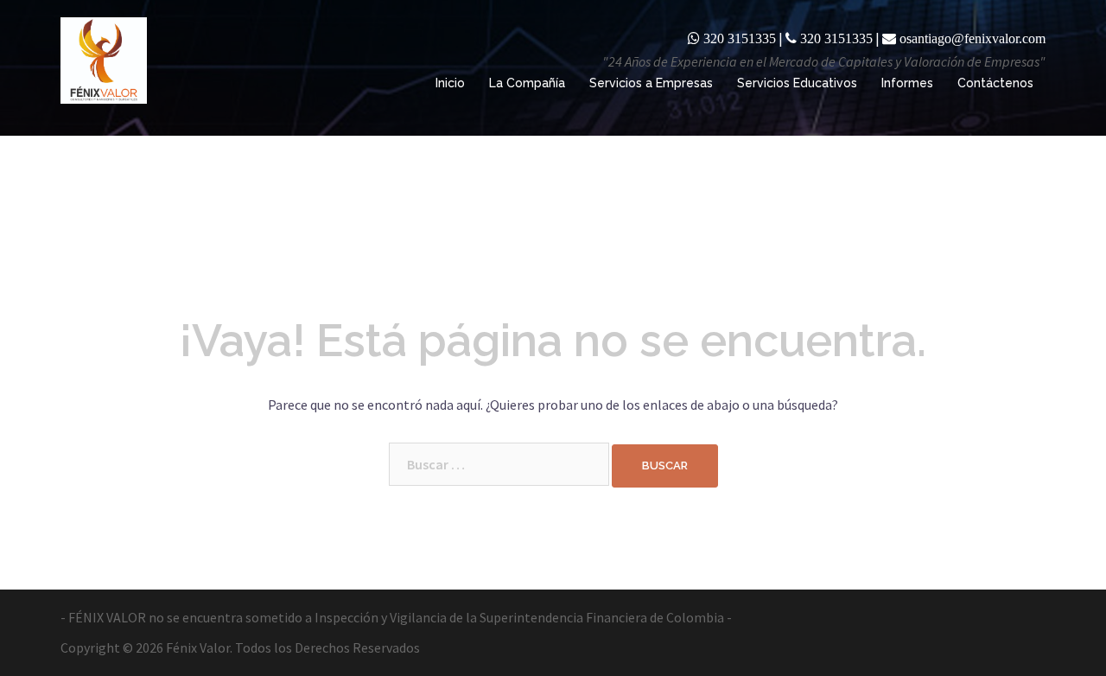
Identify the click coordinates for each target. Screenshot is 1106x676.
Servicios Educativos (797, 83)
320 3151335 (739, 38)
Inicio (450, 83)
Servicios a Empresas (651, 83)
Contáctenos (995, 83)
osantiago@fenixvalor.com (972, 38)
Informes (907, 83)
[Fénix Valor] (103, 58)
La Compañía (527, 83)
